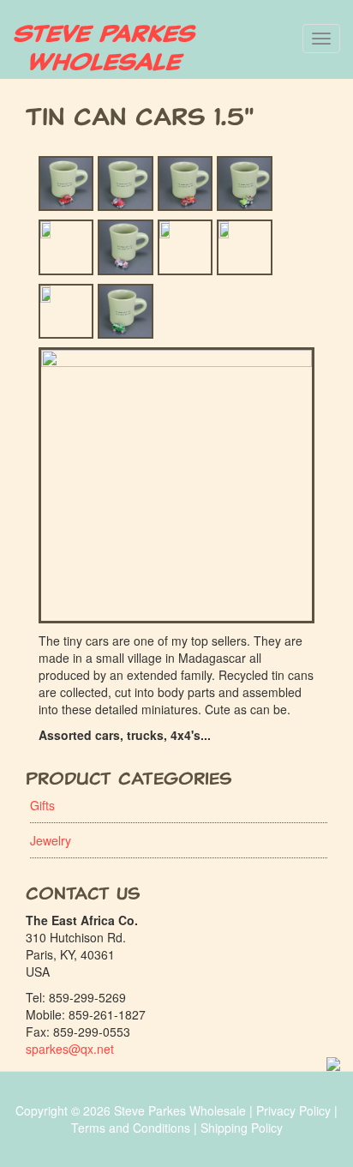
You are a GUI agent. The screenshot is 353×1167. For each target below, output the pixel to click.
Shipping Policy (241, 1127)
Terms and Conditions (130, 1127)
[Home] (105, 48)
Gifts (42, 805)
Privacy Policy (293, 1110)
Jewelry (50, 840)
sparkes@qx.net (70, 1048)
